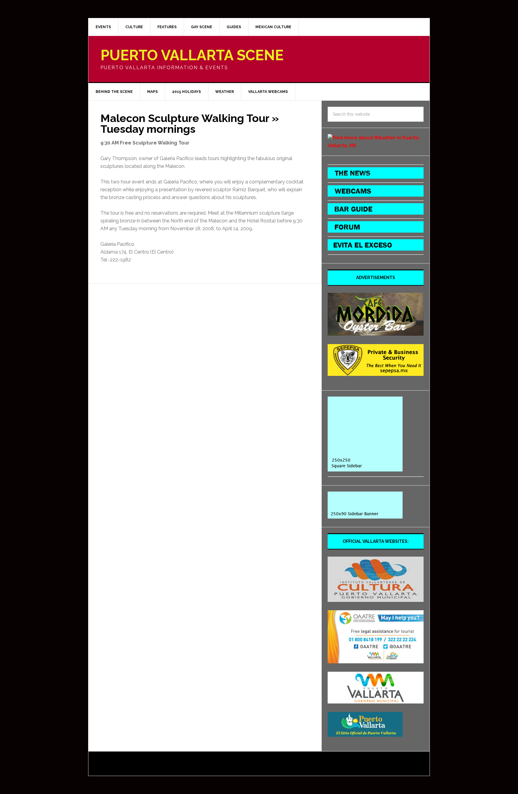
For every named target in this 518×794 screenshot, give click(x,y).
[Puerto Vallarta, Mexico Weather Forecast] (376, 145)
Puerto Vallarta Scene (192, 55)
